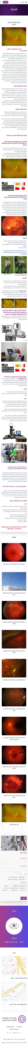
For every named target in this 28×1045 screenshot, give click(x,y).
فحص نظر (23, 890)
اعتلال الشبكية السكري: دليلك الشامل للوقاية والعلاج (14, 680)
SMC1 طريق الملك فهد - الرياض (19, 978)
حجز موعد (6, 2)
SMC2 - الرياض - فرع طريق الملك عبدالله (16, 879)
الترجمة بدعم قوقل (5, 1043)
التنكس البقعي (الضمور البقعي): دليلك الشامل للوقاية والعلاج (14, 767)
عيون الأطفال (14, 890)
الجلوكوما (15, 886)
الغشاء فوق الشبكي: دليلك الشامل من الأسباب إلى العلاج (14, 709)
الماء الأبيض (22, 886)
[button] (22, 942)
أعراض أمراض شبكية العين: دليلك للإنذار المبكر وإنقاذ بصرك (14, 594)
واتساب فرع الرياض (13, 1029)
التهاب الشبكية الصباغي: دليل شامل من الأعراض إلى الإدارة (14, 796)
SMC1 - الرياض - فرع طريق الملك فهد (17, 877)
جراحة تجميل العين (13, 888)
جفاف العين (4, 890)
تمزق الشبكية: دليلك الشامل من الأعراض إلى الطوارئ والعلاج (14, 623)
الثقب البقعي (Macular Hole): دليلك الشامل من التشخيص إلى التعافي (14, 738)
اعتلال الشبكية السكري (14, 824)
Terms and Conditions (22, 1043)
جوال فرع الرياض (9, 1027)
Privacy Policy (13, 1043)
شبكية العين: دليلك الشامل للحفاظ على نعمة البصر (14, 564)
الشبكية (5, 886)
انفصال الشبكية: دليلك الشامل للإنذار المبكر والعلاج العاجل (14, 651)
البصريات (5, 888)
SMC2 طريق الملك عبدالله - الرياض (18, 1004)
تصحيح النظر (22, 888)
